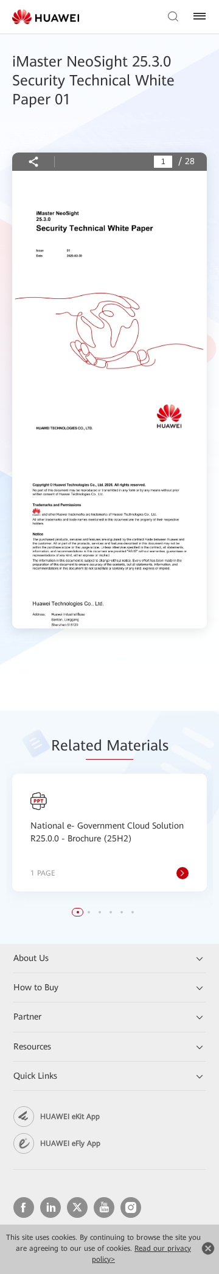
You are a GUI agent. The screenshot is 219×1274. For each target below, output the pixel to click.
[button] (78, 912)
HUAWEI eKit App (70, 1116)
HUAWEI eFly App (70, 1143)
